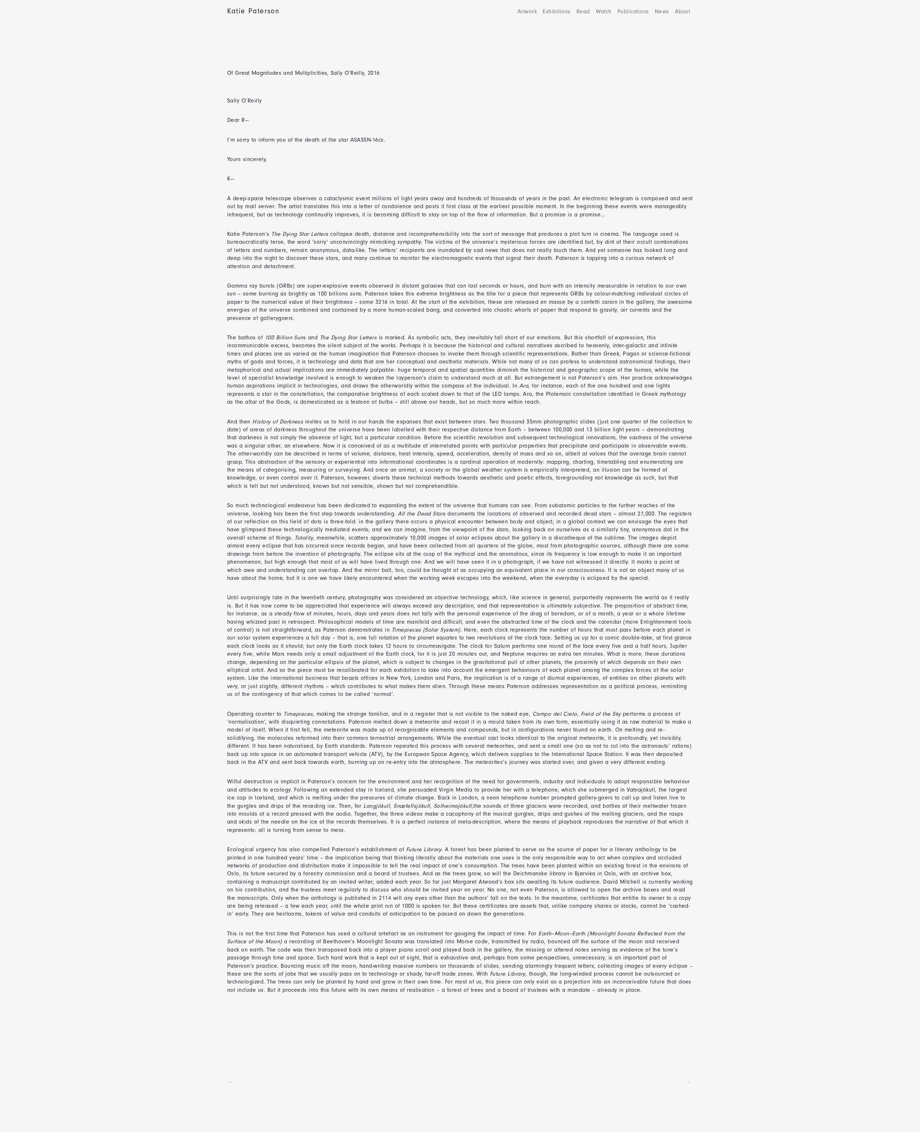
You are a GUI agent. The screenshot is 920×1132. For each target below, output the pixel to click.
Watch (604, 11)
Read (583, 11)
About (682, 11)
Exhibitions (556, 11)
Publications (633, 11)
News (662, 11)
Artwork (527, 11)
